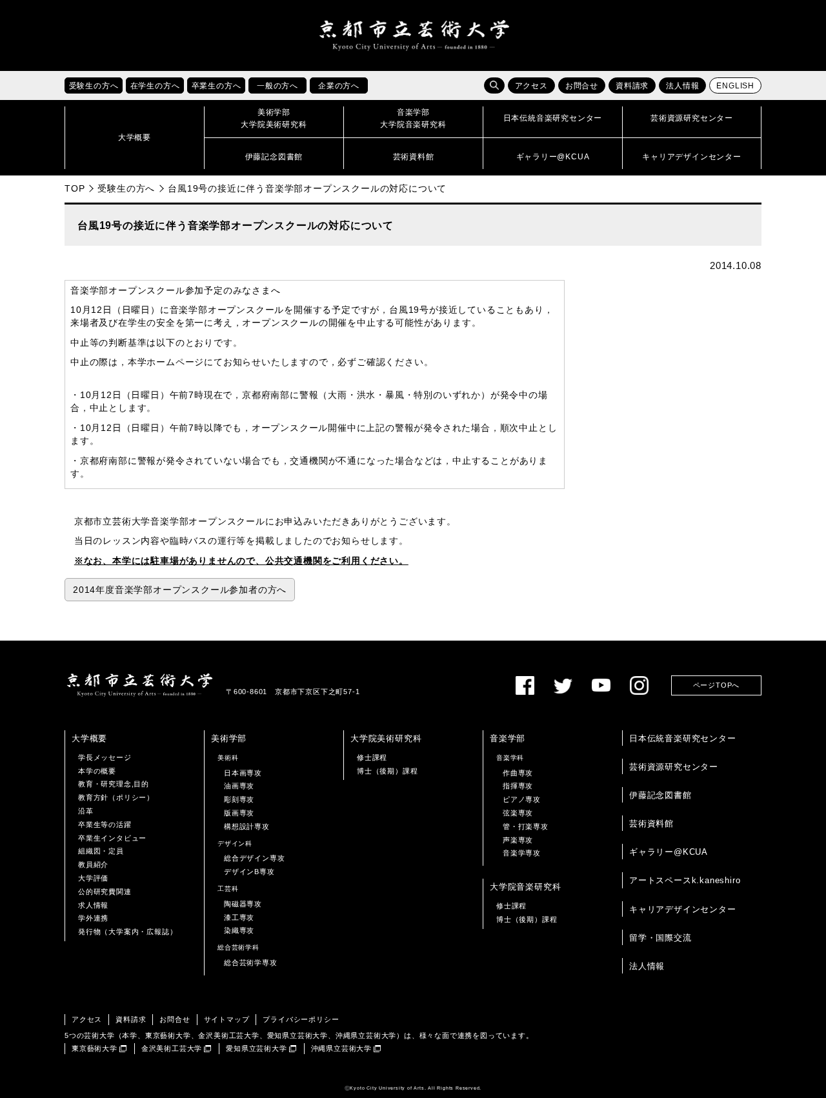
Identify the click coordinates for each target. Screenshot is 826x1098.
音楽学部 (507, 738)
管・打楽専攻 (526, 826)
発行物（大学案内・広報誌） (127, 931)
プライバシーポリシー (301, 1019)
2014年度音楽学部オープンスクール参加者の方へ (180, 590)
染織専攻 (239, 930)
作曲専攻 (518, 773)
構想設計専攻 (247, 826)
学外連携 (93, 918)
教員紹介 (93, 864)
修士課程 (372, 757)
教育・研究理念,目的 (113, 784)
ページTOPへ (716, 685)
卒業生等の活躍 (105, 824)
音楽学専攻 (522, 853)
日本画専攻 (243, 773)
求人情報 (93, 905)
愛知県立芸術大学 (256, 1048)
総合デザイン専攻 (254, 858)
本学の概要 (97, 771)
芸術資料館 (651, 823)
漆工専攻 (239, 917)
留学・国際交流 (660, 938)
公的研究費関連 (105, 891)
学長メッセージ (105, 757)
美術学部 (229, 738)
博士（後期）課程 (387, 771)
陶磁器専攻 (243, 904)
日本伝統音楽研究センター (682, 738)
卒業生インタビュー (112, 838)
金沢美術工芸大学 (171, 1048)
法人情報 (682, 85)
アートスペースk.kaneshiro (684, 880)
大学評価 (93, 878)
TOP (75, 188)
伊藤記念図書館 (660, 795)
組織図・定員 (101, 851)
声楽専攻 (518, 840)
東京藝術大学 (94, 1048)
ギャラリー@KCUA (668, 852)
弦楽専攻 (518, 813)
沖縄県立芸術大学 (341, 1048)
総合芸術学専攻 (250, 962)
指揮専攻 (518, 786)
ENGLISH (735, 85)
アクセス (531, 85)
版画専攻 (239, 813)
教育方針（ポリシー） (116, 797)
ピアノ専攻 (522, 799)
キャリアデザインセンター (682, 909)
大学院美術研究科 (385, 738)
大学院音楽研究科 (525, 887)
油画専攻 (239, 786)
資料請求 (632, 85)
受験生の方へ (126, 188)
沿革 (86, 811)
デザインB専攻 (249, 871)
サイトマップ (227, 1019)
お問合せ (581, 85)
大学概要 (89, 738)
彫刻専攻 (239, 799)
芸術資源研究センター (673, 767)
